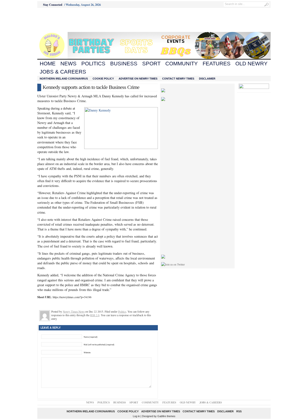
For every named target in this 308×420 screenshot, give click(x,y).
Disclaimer (207, 78)
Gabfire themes (166, 416)
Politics (93, 64)
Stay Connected (52, 5)
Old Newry (251, 64)
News (68, 64)
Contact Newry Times (178, 78)
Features (217, 64)
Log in (136, 416)
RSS (239, 411)
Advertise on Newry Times (138, 78)
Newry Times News (73, 311)
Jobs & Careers (63, 72)
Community (181, 64)
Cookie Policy (103, 78)
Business (123, 64)
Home (48, 64)
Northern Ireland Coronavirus (64, 78)
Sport (151, 64)
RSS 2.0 (94, 315)
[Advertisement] (64, 20)
